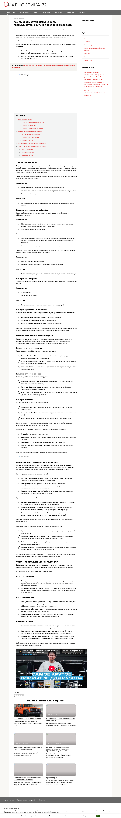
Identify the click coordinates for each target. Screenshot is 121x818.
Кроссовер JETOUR (54, 778)
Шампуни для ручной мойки (30, 137)
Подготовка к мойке (28, 149)
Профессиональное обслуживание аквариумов (60, 719)
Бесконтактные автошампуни (31, 134)
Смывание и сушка (27, 155)
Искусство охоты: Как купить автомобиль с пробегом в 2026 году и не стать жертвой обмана (96, 84)
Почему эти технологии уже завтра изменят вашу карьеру (28, 748)
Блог (14, 12)
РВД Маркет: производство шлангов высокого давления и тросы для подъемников (58, 749)
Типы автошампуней (25, 120)
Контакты (42, 800)
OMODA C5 (88, 95)
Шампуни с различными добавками (32, 128)
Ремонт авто (71, 12)
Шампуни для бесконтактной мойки (33, 123)
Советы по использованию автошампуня (32, 146)
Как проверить (58, 12)
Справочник (46, 12)
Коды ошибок (24, 12)
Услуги (7, 12)
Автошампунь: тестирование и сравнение (32, 143)
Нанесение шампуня (28, 152)
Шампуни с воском (27, 140)
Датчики (35, 12)
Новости (82, 12)
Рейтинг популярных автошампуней (30, 131)
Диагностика (9, 800)
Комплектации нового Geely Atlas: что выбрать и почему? (27, 778)
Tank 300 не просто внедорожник (27, 718)
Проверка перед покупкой (26, 800)
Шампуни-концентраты (29, 125)
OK (98, 815)
